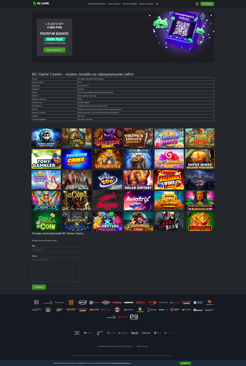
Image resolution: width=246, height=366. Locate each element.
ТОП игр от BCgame (130, 4)
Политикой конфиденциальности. (121, 363)
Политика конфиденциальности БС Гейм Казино (115, 346)
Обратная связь (142, 346)
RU (157, 4)
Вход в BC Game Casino (97, 4)
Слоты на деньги (114, 4)
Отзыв (34, 256)
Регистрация (207, 4)
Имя (33, 246)
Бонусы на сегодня (146, 4)
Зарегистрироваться (54, 50)
